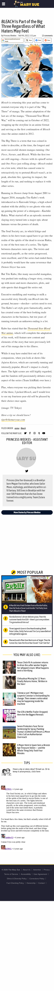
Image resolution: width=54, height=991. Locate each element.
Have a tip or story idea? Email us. (29, 769)
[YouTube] (43, 434)
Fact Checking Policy (15, 883)
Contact (41, 883)
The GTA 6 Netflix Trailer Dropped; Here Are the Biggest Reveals (32, 713)
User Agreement (40, 874)
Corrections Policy (36, 879)
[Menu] (3, 4)
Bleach (23, 428)
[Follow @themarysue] (25, 434)
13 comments (47, 36)
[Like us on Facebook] (30, 434)
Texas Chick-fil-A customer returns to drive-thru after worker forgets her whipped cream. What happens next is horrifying (33, 666)
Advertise (37, 870)
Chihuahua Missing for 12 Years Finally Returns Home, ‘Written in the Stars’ (32, 681)
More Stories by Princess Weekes (27, 512)
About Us (26, 870)
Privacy (47, 870)
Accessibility (26, 874)
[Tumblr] (39, 434)
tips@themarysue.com (13, 419)
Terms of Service (11, 874)
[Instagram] (34, 434)
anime (17, 428)
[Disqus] (27, 817)
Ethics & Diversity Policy (17, 879)
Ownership (31, 883)
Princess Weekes (10, 35)
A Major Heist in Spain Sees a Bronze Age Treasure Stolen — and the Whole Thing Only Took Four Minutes (33, 749)
